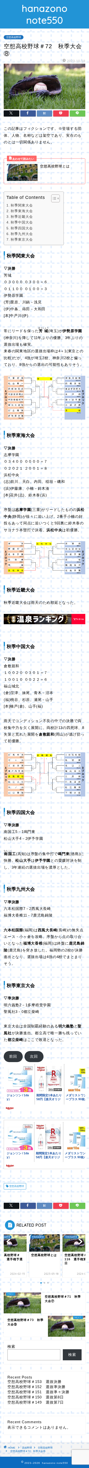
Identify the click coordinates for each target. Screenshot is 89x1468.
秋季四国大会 (22, 228)
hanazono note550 (44, 14)
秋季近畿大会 (22, 217)
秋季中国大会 (22, 222)
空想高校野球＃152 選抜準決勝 (36, 1387)
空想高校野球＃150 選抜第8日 (35, 1397)
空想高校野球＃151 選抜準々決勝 (38, 1392)
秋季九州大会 (22, 234)
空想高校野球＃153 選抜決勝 (34, 1381)
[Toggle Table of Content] (53, 198)
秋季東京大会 (22, 239)
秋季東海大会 (22, 211)
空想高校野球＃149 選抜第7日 (35, 1402)
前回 (13, 1056)
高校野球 (27, 1447)
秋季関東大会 (22, 205)
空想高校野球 (13, 37)
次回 (34, 1056)
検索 (11, 1346)
